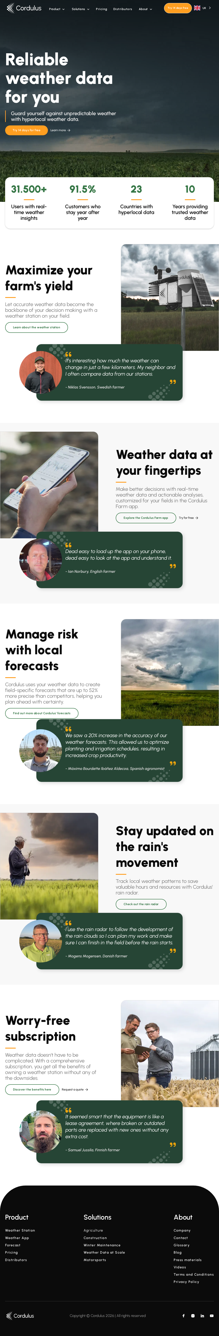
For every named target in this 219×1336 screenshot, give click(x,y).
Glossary (182, 1245)
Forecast (13, 1245)
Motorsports (95, 1260)
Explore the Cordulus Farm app (146, 518)
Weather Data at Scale (104, 1252)
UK (204, 8)
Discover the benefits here (32, 1089)
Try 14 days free (178, 7)
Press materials (188, 1260)
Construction (95, 1238)
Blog (178, 1252)
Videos (180, 1267)
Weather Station (20, 1230)
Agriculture (93, 1230)
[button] (57, 9)
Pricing (101, 9)
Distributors (122, 9)
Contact (181, 1238)
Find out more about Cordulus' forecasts (42, 713)
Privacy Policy (186, 1282)
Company (182, 1230)
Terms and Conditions (194, 1274)
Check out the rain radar (141, 904)
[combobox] (203, 8)
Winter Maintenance (102, 1245)
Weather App (17, 1238)
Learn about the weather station (36, 327)
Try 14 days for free (26, 130)
